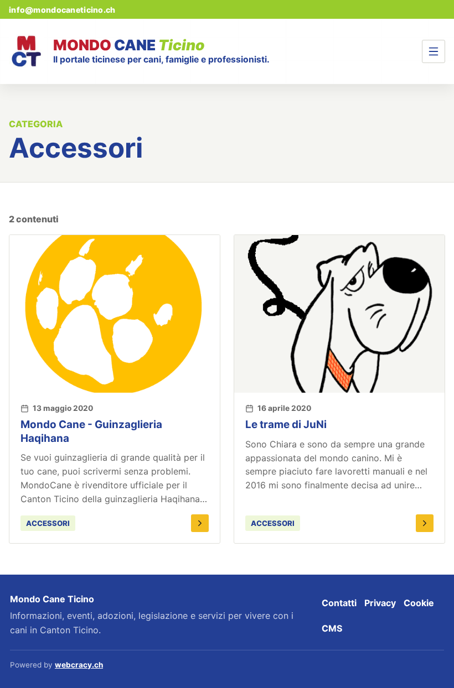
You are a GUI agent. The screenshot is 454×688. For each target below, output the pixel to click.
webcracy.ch (79, 664)
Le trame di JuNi (286, 424)
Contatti (339, 602)
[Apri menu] (433, 51)
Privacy (380, 602)
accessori (48, 523)
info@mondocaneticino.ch (62, 9)
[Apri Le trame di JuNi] (425, 523)
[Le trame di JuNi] (339, 314)
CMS (332, 628)
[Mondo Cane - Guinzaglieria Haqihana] (114, 314)
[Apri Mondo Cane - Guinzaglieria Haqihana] (200, 523)
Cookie (419, 602)
